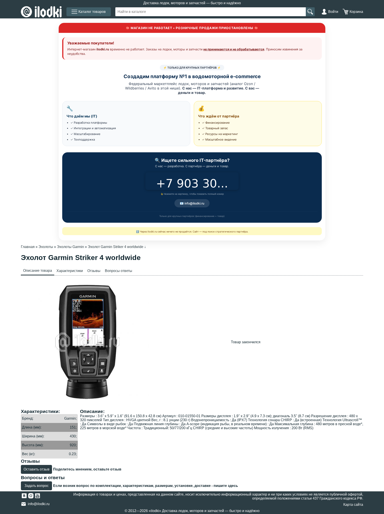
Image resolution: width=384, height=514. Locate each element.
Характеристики (69, 271)
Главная (28, 247)
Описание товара (37, 270)
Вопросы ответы (118, 271)
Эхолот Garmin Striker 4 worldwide (115, 247)
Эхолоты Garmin (70, 247)
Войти (333, 12)
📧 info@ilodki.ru (192, 203)
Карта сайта (353, 504)
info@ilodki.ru (39, 504)
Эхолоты (45, 247)
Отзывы (93, 271)
